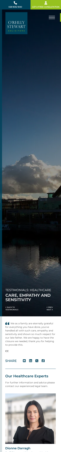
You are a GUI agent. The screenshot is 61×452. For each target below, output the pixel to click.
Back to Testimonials (11, 308)
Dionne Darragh (17, 448)
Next (49, 310)
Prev (50, 307)
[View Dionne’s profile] (30, 418)
